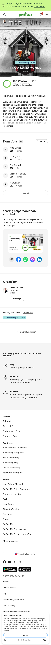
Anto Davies (15, 148)
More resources (10, 541)
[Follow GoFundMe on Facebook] (4, 561)
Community (28, 312)
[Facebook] (18, 259)
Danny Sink (15, 156)
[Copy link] (11, 259)
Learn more (39, 6)
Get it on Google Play (10, 569)
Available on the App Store (24, 569)
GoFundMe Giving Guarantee (23, 397)
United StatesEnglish (26, 554)
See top (42, 141)
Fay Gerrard (15, 165)
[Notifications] (40, 14)
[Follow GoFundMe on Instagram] (19, 561)
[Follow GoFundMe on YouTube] (9, 561)
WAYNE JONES (16, 287)
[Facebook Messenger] (32, 259)
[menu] (46, 14)
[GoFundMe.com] (25, 14)
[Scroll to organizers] (4, 21)
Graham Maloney (18, 174)
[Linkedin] (39, 259)
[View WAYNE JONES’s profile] (5, 290)
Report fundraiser (27, 332)
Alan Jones (15, 183)
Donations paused (27, 63)
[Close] (47, 6)
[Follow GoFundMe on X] (14, 561)
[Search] (4, 14)
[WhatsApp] (25, 259)
